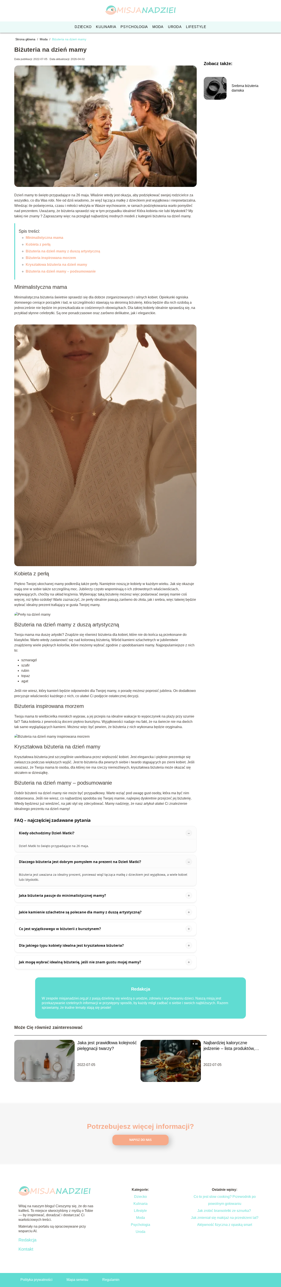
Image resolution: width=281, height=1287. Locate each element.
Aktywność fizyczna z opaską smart (224, 1225)
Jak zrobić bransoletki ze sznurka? (224, 1211)
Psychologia (134, 27)
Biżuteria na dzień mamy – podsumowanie (61, 271)
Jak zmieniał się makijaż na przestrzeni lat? (224, 1218)
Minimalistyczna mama (44, 237)
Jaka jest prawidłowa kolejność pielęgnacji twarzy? (107, 1045)
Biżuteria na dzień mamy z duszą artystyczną (63, 251)
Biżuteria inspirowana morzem (51, 258)
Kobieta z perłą (38, 244)
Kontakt (25, 1249)
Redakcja (27, 1239)
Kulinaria (106, 27)
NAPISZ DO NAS (140, 1140)
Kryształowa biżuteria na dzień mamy (56, 264)
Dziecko (83, 27)
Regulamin (110, 1280)
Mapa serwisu (77, 1280)
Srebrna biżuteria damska (245, 88)
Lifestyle (196, 27)
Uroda (175, 27)
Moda (158, 27)
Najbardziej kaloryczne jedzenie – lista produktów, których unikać (229, 1045)
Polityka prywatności (36, 1280)
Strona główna (25, 39)
